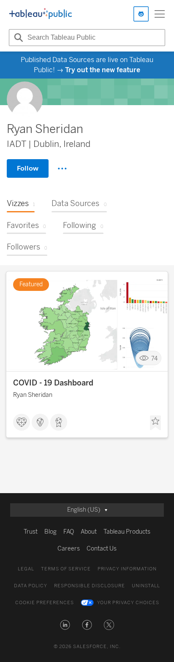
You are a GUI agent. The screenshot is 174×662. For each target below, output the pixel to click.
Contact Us (102, 548)
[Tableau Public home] (40, 13)
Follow (27, 168)
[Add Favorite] (155, 423)
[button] (65, 625)
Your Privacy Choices (128, 602)
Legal (26, 569)
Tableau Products (126, 531)
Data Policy (30, 586)
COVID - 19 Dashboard (53, 383)
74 (154, 358)
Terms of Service (66, 569)
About (89, 531)
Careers (68, 548)
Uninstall (146, 586)
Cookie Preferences (44, 602)
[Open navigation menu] (159, 13)
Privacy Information (127, 569)
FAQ (68, 531)
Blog (50, 531)
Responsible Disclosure (89, 586)
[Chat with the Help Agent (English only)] (141, 14)
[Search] (17, 37)
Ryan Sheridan (32, 395)
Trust (31, 531)
